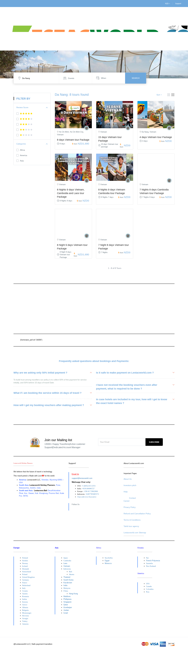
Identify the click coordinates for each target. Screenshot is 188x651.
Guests (71, 78)
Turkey (25, 621)
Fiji (147, 558)
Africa (22, 150)
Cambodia (67, 561)
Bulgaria (25, 610)
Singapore (67, 602)
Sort (158, 95)
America (23, 155)
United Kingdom (28, 577)
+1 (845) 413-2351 (89, 486)
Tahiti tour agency (131, 526)
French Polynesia (153, 561)
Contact (132, 498)
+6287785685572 (92, 494)
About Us (128, 479)
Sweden (25, 561)
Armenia (25, 624)
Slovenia (25, 616)
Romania (25, 596)
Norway (25, 563)
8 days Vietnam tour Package (73, 139)
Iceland (25, 566)
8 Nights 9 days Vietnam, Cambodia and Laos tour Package (71, 193)
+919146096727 (88, 489)
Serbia (24, 599)
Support (178, 4)
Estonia (25, 602)
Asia (22, 161)
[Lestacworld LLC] (86, 128)
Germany (25, 580)
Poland (24, 574)
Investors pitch (130, 485)
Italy (24, 588)
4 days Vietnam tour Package (156, 137)
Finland (25, 558)
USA (147, 584)
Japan (65, 558)
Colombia (149, 589)
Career (127, 501)
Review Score (22, 107)
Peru (147, 592)
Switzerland (26, 572)
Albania (25, 607)
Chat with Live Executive (86, 497)
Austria (25, 594)
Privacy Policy (130, 507)
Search (136, 78)
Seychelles (109, 558)
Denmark (25, 569)
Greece (24, 605)
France (24, 583)
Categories (21, 144)
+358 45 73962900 (91, 491)
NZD (167, 4)
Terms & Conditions (132, 520)
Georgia (25, 618)
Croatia (25, 591)
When (103, 78)
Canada (149, 586)
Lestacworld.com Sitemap (135, 532)
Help (126, 492)
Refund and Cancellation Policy (137, 513)
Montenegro (26, 613)
